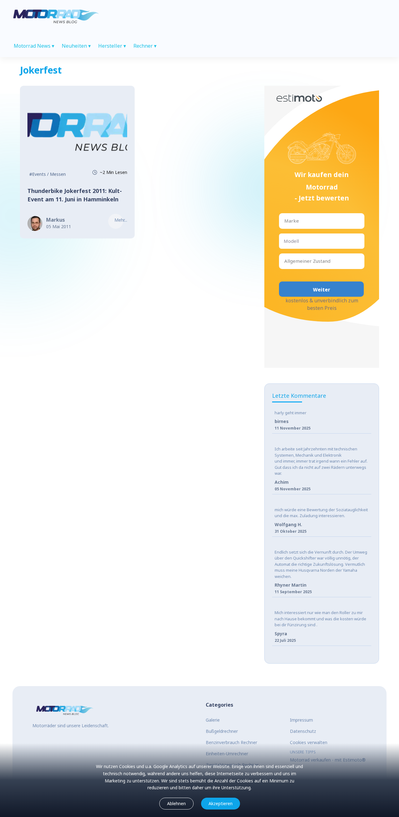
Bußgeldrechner (222, 731)
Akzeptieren (221, 803)
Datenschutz (303, 731)
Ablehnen (176, 803)
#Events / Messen (47, 174)
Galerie (213, 720)
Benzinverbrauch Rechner (231, 742)
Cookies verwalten (308, 742)
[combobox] (285, 220)
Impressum (301, 720)
